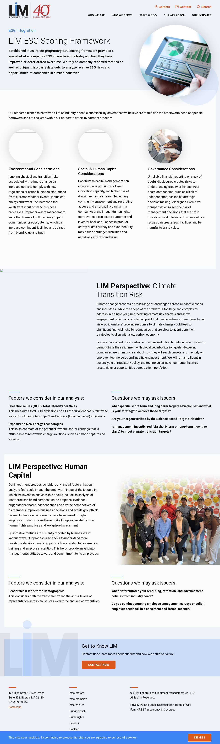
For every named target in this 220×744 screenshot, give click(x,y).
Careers (164, 7)
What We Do (76, 705)
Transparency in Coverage (160, 709)
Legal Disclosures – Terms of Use (170, 704)
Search (206, 7)
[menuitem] (96, 15)
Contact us (15, 707)
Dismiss (199, 737)
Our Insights (76, 717)
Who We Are (76, 693)
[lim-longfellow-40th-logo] (30, 10)
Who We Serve (78, 699)
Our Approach (77, 711)
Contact (185, 7)
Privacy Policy (138, 704)
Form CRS (136, 709)
